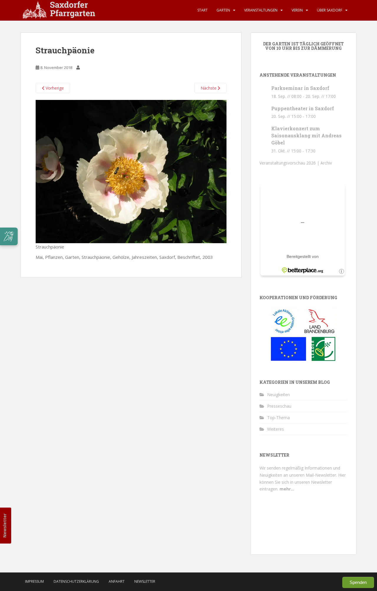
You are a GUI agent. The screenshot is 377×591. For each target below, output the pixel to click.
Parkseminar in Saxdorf (300, 88)
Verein (297, 10)
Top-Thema (278, 417)
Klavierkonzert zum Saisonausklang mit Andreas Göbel (306, 135)
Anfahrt (117, 581)
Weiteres (275, 429)
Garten (223, 10)
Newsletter (4, 525)
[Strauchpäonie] (131, 171)
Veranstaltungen (260, 10)
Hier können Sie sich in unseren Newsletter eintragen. (302, 482)
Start (202, 10)
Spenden (358, 582)
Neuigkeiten (278, 394)
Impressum (34, 581)
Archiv (326, 163)
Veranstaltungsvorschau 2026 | (289, 163)
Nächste (209, 88)
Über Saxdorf (329, 10)
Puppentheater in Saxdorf (302, 108)
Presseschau (279, 406)
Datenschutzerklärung (76, 581)
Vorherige (54, 88)
